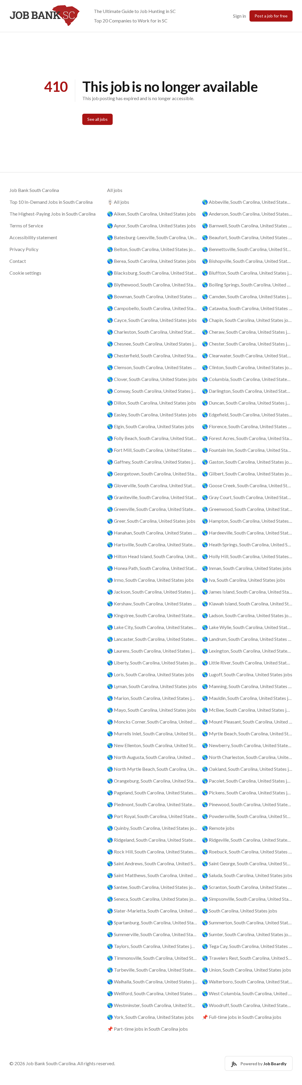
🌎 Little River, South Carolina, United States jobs (247, 662)
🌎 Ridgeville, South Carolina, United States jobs (247, 840)
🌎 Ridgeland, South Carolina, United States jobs (152, 840)
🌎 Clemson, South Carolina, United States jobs (152, 367)
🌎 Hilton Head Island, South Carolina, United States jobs (152, 556)
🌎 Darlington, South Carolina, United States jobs (247, 391)
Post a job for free (271, 15)
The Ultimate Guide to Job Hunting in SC (135, 11)
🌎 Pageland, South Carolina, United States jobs (152, 792)
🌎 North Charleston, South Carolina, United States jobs (247, 757)
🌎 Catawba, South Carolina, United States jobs (247, 308)
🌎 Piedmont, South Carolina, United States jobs (152, 804)
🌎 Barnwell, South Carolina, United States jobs (247, 225)
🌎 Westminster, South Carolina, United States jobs (152, 1005)
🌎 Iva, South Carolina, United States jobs (243, 580)
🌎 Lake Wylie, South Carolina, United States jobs (247, 627)
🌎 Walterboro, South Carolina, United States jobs (247, 981)
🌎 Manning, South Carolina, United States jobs (247, 686)
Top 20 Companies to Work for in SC (131, 20)
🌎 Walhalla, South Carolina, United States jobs (152, 981)
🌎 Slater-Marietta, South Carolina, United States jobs (152, 910)
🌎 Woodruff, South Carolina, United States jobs (247, 1005)
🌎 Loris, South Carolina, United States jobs (150, 674)
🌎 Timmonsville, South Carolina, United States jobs (152, 958)
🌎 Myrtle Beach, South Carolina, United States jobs (247, 733)
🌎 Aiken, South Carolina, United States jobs (151, 213)
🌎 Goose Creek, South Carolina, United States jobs (247, 485)
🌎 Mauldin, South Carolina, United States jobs (247, 698)
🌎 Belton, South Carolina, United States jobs (152, 249)
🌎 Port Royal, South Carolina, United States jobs (152, 816)
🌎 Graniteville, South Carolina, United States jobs (152, 497)
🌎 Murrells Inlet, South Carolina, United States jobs (152, 733)
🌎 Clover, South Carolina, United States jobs (152, 379)
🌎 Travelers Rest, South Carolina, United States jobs (247, 958)
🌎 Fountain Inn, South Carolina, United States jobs (247, 450)
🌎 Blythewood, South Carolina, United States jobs (152, 284)
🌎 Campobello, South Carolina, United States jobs (152, 308)
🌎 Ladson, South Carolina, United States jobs (247, 615)
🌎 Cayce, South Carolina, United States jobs (152, 320)
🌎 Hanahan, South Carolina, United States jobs (152, 532)
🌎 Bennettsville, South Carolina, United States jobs (247, 249)
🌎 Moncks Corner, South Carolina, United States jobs (152, 721)
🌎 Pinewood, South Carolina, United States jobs (247, 804)
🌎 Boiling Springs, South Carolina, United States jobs (247, 284)
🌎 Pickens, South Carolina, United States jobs (247, 792)
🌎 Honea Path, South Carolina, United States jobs (152, 568)
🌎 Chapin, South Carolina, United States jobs (247, 320)
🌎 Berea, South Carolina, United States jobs (151, 261)
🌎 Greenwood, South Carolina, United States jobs (247, 509)
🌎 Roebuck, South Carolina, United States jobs (247, 851)
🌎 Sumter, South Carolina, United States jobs (247, 934)
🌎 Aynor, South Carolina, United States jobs (151, 225)
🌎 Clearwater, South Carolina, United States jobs (247, 355)
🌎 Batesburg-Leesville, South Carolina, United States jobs (152, 237)
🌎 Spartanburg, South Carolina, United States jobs (152, 922)
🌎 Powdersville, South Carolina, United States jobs (247, 816)
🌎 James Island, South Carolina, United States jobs (247, 591)
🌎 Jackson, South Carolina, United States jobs (152, 591)
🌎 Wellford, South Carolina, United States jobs (152, 993)
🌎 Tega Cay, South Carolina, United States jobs (247, 946)
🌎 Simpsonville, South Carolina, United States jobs (247, 899)
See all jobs (97, 119)
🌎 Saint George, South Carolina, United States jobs (247, 863)
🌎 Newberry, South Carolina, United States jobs (247, 745)
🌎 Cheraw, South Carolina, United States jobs (247, 332)
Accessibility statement (33, 237)
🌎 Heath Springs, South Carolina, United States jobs (247, 544)
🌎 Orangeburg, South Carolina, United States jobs (152, 780)
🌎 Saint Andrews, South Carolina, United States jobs (152, 863)
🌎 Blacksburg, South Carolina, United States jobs (152, 273)
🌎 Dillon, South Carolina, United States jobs (151, 402)
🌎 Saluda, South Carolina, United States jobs (247, 875)
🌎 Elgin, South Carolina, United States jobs (150, 426)
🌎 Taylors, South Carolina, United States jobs (152, 946)
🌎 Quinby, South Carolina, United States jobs (152, 828)
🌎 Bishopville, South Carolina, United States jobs (247, 261)
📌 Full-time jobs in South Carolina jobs (241, 1017)
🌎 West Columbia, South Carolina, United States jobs (247, 993)
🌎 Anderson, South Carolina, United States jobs (247, 213)
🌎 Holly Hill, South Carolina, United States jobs (247, 556)
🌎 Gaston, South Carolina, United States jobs (247, 462)
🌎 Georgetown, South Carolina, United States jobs (152, 473)
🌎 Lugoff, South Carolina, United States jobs (247, 674)
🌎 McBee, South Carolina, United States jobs (247, 710)
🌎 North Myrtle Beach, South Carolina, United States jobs (152, 769)
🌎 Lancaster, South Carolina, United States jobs (152, 639)
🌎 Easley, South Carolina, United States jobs (152, 414)
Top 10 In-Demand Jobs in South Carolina (51, 202)
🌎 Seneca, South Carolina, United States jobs (152, 899)
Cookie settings (25, 273)
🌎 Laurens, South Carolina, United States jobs (152, 651)
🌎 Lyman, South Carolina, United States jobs (152, 686)
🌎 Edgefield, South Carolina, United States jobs (247, 414)
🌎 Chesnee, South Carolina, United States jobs (152, 343)
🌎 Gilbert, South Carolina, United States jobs (247, 473)
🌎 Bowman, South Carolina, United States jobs (152, 296)
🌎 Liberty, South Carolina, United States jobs (152, 662)
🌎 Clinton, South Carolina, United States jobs (247, 367)
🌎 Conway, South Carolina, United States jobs (152, 391)
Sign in (239, 16)
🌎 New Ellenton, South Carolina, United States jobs (152, 745)
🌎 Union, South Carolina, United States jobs (246, 969)
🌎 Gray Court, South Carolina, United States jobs (247, 497)
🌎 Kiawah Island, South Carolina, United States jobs (247, 603)
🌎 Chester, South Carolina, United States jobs (247, 343)
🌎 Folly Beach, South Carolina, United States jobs (152, 438)
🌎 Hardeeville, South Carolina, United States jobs (247, 532)
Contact (17, 261)
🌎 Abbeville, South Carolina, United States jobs (247, 202)
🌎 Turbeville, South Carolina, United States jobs (152, 969)
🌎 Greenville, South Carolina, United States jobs (152, 509)
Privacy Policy (23, 249)
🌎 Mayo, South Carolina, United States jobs (151, 710)
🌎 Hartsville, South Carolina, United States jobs (152, 544)
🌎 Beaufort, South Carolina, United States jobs (247, 237)
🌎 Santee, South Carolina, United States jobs (152, 887)
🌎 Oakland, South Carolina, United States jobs (247, 769)
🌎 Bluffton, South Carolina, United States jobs (247, 273)
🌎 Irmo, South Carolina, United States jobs (150, 580)
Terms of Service (26, 225)
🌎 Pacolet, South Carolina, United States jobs (247, 780)
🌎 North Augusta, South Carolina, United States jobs (152, 757)
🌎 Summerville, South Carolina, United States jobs (152, 934)
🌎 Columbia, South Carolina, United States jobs (247, 379)
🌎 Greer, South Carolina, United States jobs (151, 521)
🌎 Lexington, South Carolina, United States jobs (247, 651)
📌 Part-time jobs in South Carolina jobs (147, 1029)
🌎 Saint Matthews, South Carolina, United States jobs (152, 875)
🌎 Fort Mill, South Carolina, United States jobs (152, 450)
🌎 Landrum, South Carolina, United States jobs (247, 639)
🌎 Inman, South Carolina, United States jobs (246, 568)
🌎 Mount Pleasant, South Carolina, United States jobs (247, 721)
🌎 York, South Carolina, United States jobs (150, 1017)
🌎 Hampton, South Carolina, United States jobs (247, 521)
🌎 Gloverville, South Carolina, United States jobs (152, 485)
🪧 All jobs (118, 202)
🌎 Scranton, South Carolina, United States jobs (247, 887)
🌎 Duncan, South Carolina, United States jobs (247, 402)
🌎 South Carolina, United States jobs (239, 910)
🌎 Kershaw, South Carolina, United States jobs (152, 603)
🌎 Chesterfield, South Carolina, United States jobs (152, 355)
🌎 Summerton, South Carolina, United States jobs (247, 922)
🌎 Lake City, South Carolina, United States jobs (152, 627)
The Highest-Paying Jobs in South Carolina (52, 213)
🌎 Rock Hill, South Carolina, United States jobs (152, 851)
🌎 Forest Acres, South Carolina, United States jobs (247, 438)
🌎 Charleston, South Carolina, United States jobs (152, 332)
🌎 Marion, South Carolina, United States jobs (152, 698)
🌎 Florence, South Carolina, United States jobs (247, 426)
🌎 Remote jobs (218, 828)
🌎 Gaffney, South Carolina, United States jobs (152, 462)
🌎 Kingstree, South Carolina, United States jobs (152, 615)
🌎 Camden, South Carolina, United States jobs (247, 296)
